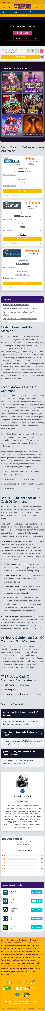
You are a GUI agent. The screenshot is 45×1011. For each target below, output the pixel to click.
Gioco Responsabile (15, 1004)
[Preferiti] (36, 7)
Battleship (8, 690)
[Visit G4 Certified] (17, 994)
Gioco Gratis (22, 33)
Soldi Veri (20, 57)
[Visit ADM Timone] (9, 982)
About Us (8, 1002)
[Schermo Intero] (28, 51)
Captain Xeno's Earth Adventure (17, 694)
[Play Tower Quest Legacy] (33, 82)
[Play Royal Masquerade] (12, 82)
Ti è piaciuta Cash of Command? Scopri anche (20, 319)
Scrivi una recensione (22, 850)
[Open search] (41, 7)
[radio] (3, 50)
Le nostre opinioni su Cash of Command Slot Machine (19, 313)
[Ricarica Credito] (32, 51)
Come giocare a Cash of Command (16, 305)
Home (4, 15)
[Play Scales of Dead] (33, 125)
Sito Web (22, 191)
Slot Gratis (11, 15)
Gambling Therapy (30, 1004)
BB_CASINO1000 (22, 239)
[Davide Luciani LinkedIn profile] (22, 791)
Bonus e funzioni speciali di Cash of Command (20, 308)
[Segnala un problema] (41, 51)
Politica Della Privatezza (21, 1002)
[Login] (9, 7)
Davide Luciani (22, 796)
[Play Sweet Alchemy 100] (12, 125)
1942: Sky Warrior (11, 685)
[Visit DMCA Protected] (7, 988)
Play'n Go (32, 26)
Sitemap (35, 1002)
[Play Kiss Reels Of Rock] (33, 104)
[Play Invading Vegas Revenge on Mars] (12, 104)
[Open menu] (4, 7)
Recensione (36, 892)
